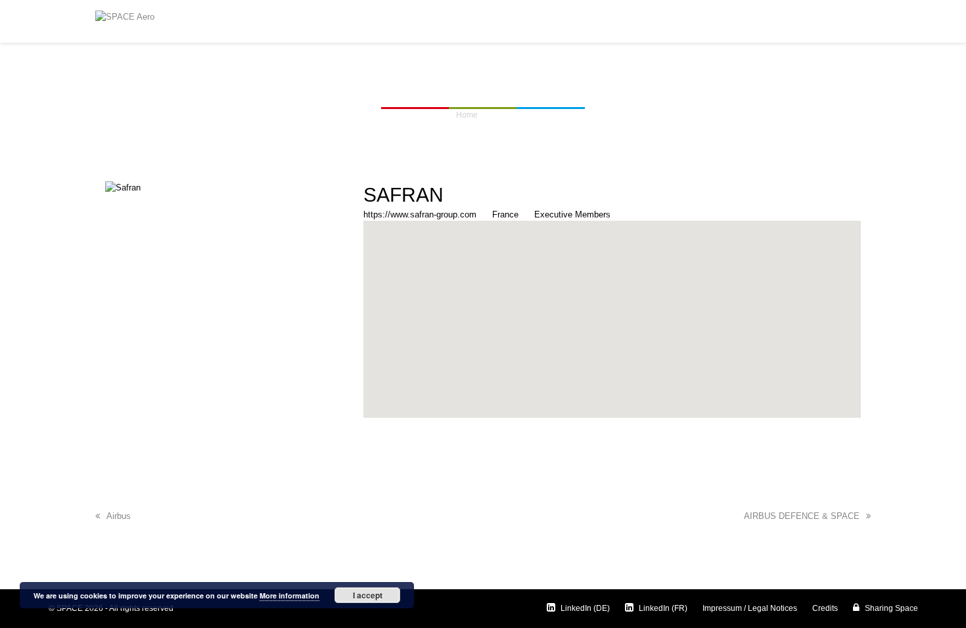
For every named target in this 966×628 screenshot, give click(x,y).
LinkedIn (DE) (584, 608)
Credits (825, 608)
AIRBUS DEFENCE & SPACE (802, 516)
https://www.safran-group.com (419, 214)
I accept (367, 595)
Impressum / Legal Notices (749, 608)
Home (467, 115)
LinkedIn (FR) (662, 608)
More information (289, 595)
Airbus (118, 516)
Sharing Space (890, 608)
